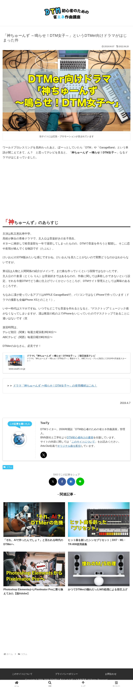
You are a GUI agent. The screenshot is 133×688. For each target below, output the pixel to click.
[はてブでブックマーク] (71, 482)
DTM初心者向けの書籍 (80, 437)
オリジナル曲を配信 (69, 445)
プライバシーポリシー (66, 674)
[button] (123, 507)
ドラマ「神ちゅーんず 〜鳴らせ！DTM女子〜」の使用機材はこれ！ (55, 385)
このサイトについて (83, 441)
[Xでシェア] (53, 482)
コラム (9, 467)
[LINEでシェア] (80, 482)
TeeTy (44, 423)
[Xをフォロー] (43, 455)
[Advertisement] (66, 187)
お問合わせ (110, 674)
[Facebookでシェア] (62, 482)
